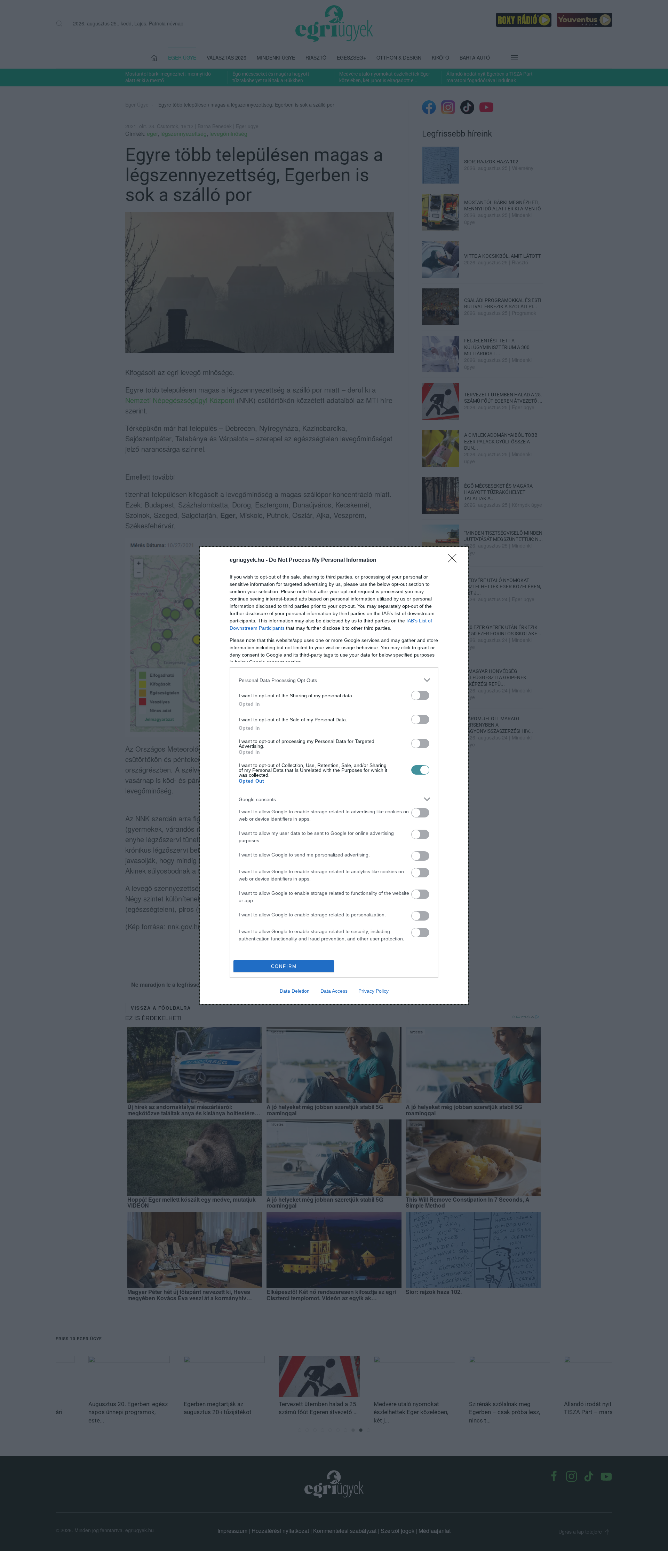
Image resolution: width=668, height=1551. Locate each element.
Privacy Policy (373, 991)
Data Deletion (295, 991)
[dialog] (334, 775)
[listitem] (334, 680)
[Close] (454, 560)
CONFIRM (284, 966)
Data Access (334, 991)
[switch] (420, 695)
